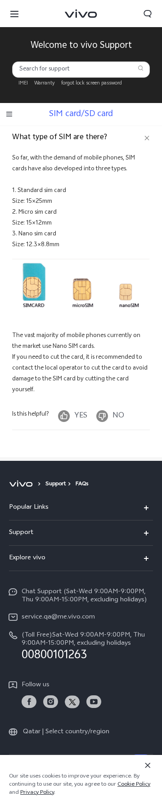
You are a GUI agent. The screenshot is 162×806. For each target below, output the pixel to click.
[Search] (141, 68)
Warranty (44, 83)
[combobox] (81, 69)
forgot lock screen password (91, 83)
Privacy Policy (37, 793)
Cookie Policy (133, 785)
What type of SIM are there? (59, 137)
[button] (14, 13)
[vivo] (22, 484)
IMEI (23, 83)
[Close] (147, 765)
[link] (29, 701)
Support (55, 484)
